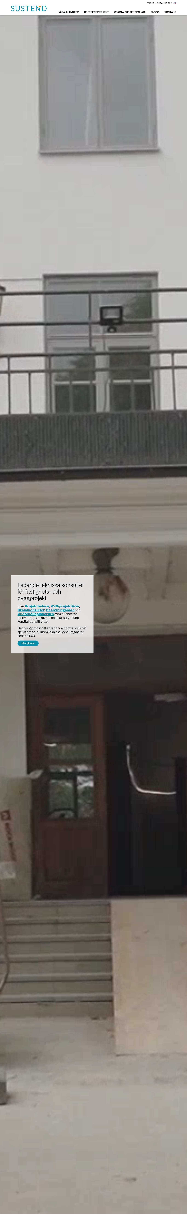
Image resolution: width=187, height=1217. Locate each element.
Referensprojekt (96, 12)
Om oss (150, 3)
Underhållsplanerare (36, 614)
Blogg (154, 12)
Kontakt (170, 12)
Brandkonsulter (31, 610)
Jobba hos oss (164, 3)
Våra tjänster (68, 12)
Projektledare (37, 606)
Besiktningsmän (60, 610)
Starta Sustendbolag (129, 12)
